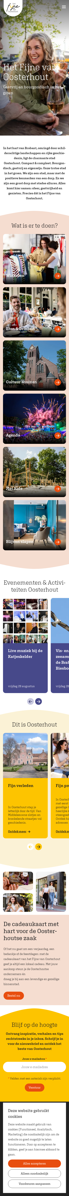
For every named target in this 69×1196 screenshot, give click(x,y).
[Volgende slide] (38, 701)
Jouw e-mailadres (35, 1059)
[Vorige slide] (30, 701)
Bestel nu (13, 995)
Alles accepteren (34, 1163)
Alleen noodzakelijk (34, 1173)
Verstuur (35, 1087)
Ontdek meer (17, 831)
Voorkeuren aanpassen (34, 1183)
